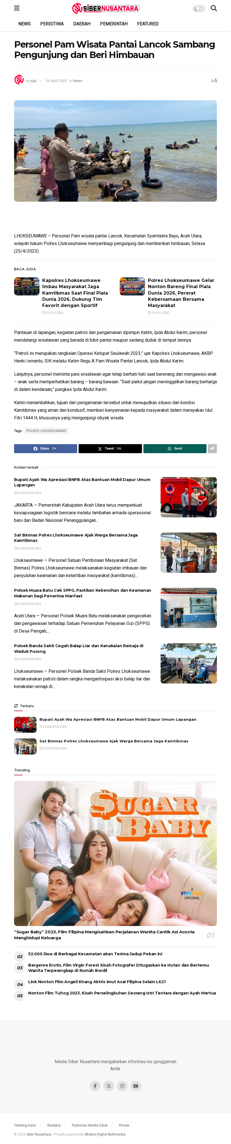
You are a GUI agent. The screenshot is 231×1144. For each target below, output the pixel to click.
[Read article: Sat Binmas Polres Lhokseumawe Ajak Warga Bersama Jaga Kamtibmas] (189, 553)
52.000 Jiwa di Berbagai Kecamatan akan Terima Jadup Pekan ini (95, 953)
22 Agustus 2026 (29, 548)
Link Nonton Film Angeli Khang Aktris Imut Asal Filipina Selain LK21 (96, 981)
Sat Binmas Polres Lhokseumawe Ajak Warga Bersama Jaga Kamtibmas (113, 741)
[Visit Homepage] (106, 8)
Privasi (124, 1125)
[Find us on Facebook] (95, 1086)
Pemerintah (114, 23)
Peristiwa (52, 23)
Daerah (81, 23)
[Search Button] (214, 8)
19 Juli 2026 (160, 312)
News (24, 23)
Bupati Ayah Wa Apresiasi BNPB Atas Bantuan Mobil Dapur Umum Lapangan (117, 719)
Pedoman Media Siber (90, 1125)
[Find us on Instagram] (122, 1086)
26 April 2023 (56, 81)
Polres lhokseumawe (46, 431)
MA (34, 81)
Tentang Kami (25, 1125)
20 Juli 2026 (54, 312)
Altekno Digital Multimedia (105, 1134)
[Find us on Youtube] (135, 1086)
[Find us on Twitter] (108, 1086)
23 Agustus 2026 (29, 493)
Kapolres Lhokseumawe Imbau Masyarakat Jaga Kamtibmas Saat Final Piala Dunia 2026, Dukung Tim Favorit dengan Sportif (75, 293)
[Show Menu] (16, 8)
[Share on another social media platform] (212, 448)
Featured (148, 23)
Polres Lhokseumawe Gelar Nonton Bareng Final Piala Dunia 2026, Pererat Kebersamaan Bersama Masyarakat (181, 293)
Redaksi (54, 1125)
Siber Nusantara (38, 1134)
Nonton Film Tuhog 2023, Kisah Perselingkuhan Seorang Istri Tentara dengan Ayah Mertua (122, 993)
